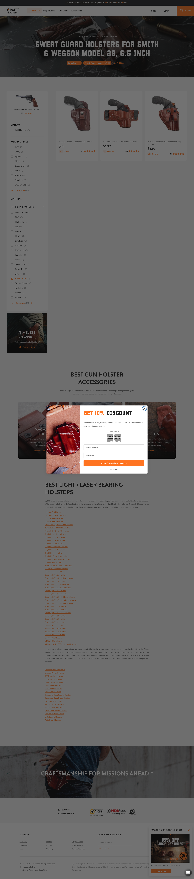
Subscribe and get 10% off (113, 463)
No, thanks (114, 469)
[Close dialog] (144, 408)
